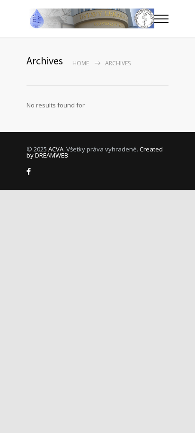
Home (80, 63)
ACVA (55, 149)
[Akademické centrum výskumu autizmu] (90, 18)
